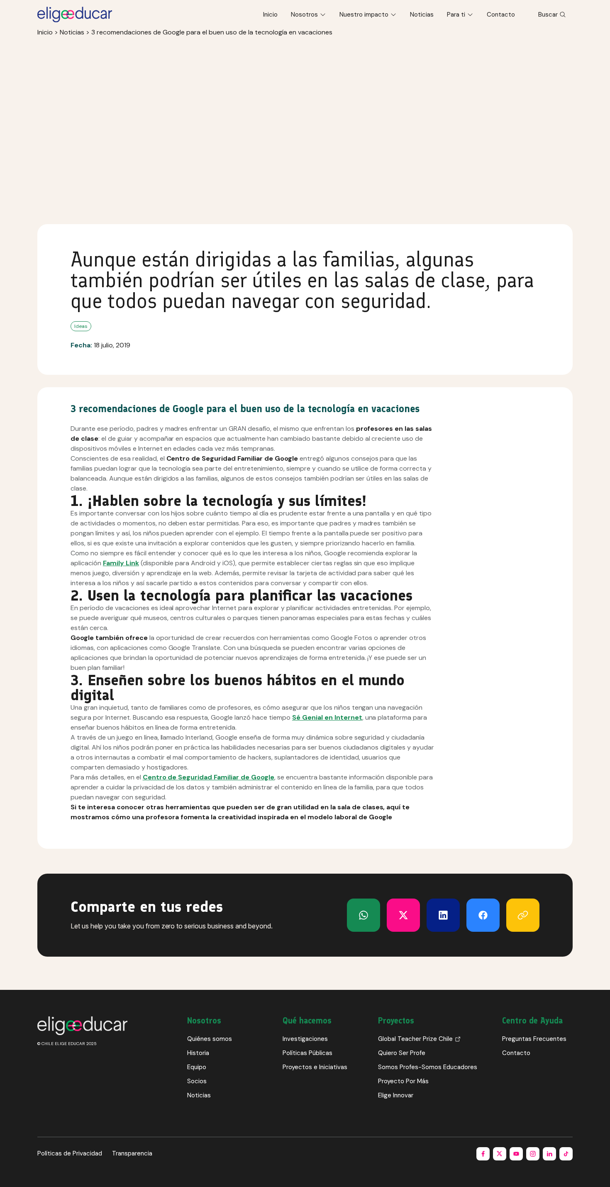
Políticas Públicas (307, 1053)
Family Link (121, 563)
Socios (197, 1081)
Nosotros (304, 14)
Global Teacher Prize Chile (415, 1039)
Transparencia (132, 1153)
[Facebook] (483, 915)
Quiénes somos (209, 1039)
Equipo (196, 1067)
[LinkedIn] (443, 915)
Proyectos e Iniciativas (315, 1067)
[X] (363, 915)
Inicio (270, 14)
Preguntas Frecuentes (534, 1039)
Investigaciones (305, 1039)
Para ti (456, 14)
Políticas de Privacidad (69, 1153)
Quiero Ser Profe (401, 1053)
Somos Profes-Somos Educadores (427, 1067)
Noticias (422, 14)
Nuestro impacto (363, 14)
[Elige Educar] (74, 14)
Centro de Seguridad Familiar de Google (208, 777)
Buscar (548, 14)
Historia (198, 1053)
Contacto (501, 14)
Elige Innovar (395, 1095)
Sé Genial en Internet (327, 717)
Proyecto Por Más (403, 1081)
